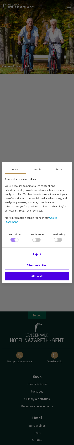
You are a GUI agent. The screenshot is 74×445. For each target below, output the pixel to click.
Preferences (37, 234)
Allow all (37, 276)
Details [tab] (37, 169)
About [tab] (58, 169)
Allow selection (37, 265)
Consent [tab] (15, 169)
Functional (15, 234)
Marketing (59, 234)
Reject (37, 254)
